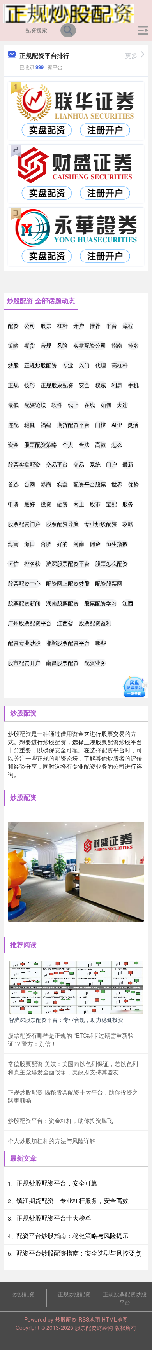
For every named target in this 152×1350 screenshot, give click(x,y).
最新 (127, 464)
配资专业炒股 (24, 643)
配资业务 (95, 662)
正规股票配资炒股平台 (125, 1298)
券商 (46, 484)
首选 (13, 484)
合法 (84, 444)
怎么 (116, 444)
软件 (56, 405)
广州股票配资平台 (29, 623)
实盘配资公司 (89, 345)
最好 (29, 504)
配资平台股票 (89, 484)
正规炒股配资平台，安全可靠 (56, 1183)
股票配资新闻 (24, 603)
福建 (46, 424)
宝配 (111, 504)
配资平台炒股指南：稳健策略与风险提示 (72, 1235)
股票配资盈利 (95, 623)
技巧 (29, 385)
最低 (13, 405)
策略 (13, 345)
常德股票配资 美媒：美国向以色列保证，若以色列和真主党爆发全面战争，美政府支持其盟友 (73, 1068)
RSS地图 (89, 1319)
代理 (100, 365)
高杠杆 (119, 365)
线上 (73, 405)
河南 (78, 543)
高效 (100, 444)
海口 (29, 543)
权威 (100, 385)
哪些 (100, 643)
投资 (46, 504)
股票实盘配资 (24, 464)
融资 (62, 504)
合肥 (46, 543)
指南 (116, 345)
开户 (78, 325)
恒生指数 (117, 543)
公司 (29, 325)
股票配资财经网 (94, 1327)
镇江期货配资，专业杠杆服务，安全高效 (72, 1200)
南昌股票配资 (62, 662)
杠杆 (62, 325)
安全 (84, 385)
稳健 (29, 424)
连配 (13, 424)
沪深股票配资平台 (68, 563)
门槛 (100, 424)
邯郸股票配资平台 (68, 643)
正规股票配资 (57, 385)
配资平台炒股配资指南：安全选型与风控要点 (78, 1253)
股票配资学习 (100, 603)
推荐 (95, 325)
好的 (62, 543)
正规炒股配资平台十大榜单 (53, 1218)
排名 (133, 345)
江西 (127, 603)
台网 (29, 484)
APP (116, 424)
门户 (111, 464)
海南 (13, 543)
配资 (13, 325)
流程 (127, 325)
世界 (116, 484)
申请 (13, 504)
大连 (122, 405)
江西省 (65, 623)
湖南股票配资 (62, 603)
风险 (62, 345)
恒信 (13, 563)
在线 (89, 405)
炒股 (13, 365)
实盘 (62, 484)
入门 (84, 365)
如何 (106, 405)
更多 (131, 55)
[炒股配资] (68, 13)
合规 (46, 345)
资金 (13, 444)
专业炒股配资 (100, 524)
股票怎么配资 (111, 563)
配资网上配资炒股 (68, 583)
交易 (78, 464)
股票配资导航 (62, 524)
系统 (95, 464)
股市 (95, 504)
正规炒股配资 (40, 365)
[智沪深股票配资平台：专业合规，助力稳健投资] (76, 987)
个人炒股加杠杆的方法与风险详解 (51, 1141)
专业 (67, 365)
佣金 (95, 543)
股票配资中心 (24, 583)
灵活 (132, 424)
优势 (133, 484)
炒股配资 (23, 1294)
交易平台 (57, 464)
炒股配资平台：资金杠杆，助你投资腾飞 (60, 1120)
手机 (133, 385)
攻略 (127, 524)
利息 (116, 385)
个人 (67, 444)
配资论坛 (35, 405)
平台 (111, 325)
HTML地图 (115, 1319)
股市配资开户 (24, 662)
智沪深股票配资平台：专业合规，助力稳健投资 (66, 1019)
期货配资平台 (73, 424)
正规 (13, 385)
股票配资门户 (24, 524)
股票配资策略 (40, 444)
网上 (78, 504)
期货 (29, 345)
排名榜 (32, 563)
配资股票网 (108, 583)
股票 (46, 325)
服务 (127, 504)
